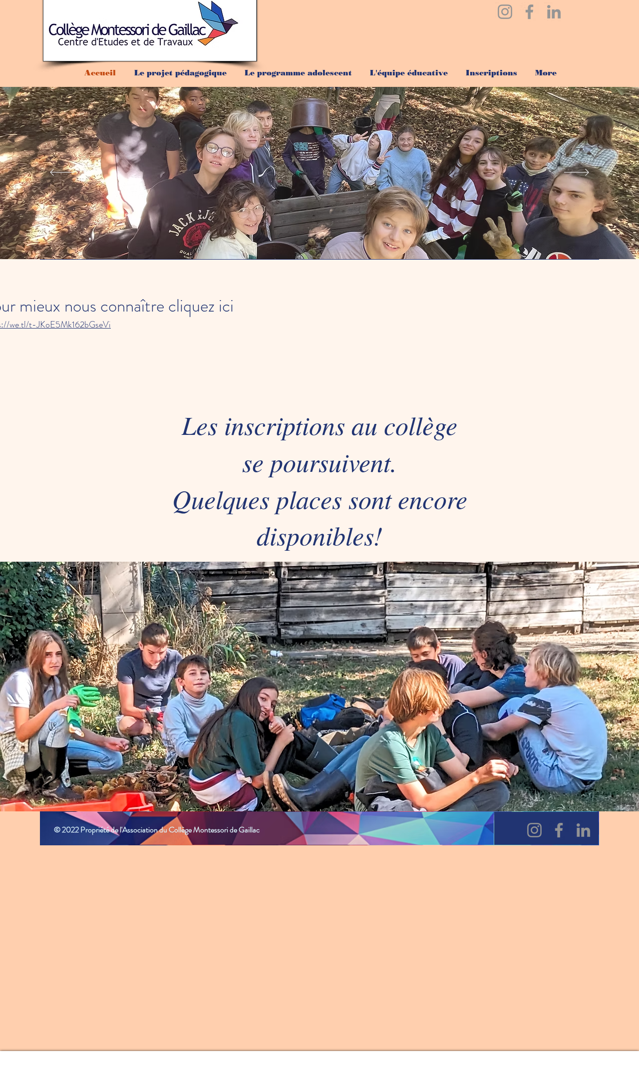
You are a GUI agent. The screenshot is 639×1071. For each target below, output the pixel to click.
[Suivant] (576, 173)
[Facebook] (529, 11)
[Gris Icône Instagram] (505, 11)
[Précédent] (62, 173)
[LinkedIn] (554, 11)
